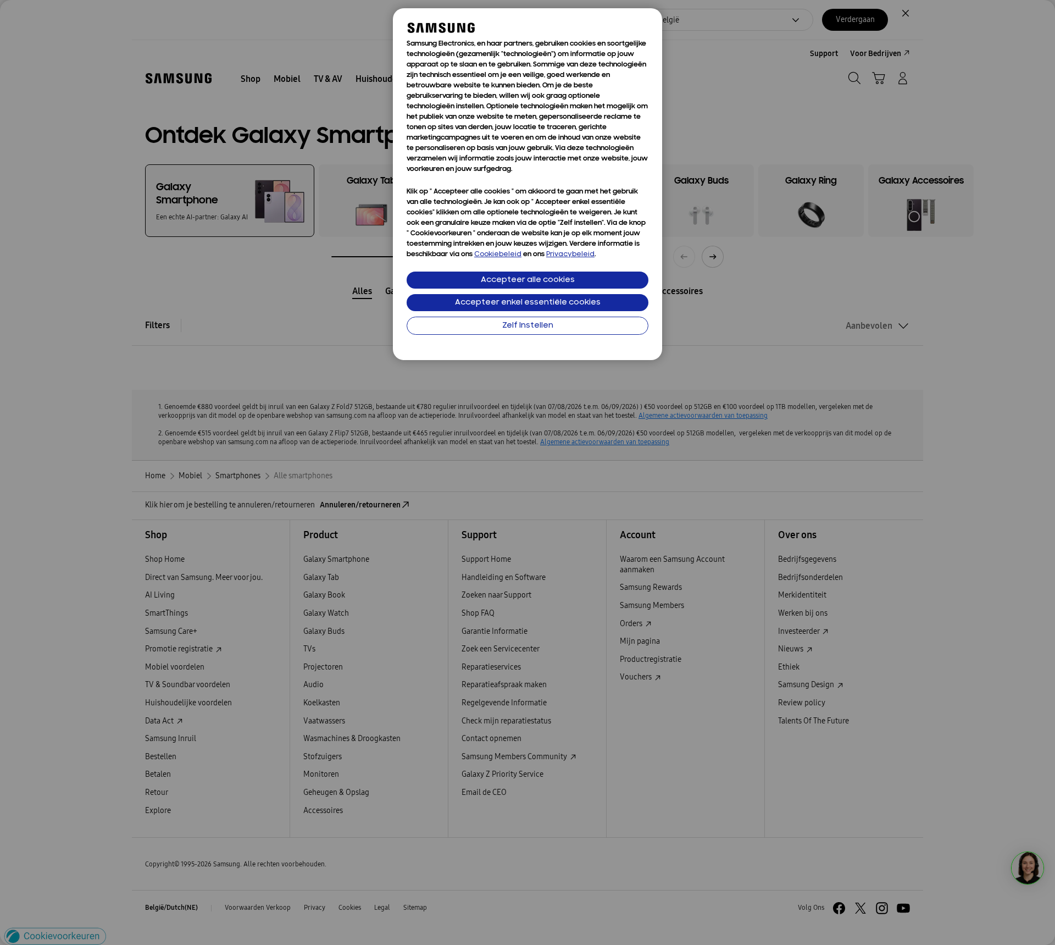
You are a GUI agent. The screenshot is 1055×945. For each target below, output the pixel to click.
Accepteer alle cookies (528, 280)
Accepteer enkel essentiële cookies (528, 303)
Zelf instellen (527, 326)
